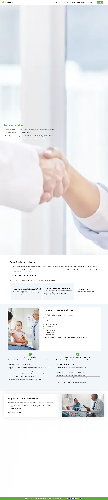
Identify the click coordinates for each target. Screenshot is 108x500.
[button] (104, 2)
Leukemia (7, 129)
